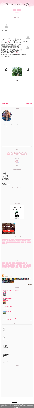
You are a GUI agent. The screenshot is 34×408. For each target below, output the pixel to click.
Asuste (5, 60)
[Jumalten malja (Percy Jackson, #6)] (6, 282)
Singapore (28, 240)
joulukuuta (4, 339)
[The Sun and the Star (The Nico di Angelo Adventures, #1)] (11, 282)
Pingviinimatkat (5, 316)
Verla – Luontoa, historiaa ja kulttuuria (7, 306)
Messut (14, 60)
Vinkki (19, 267)
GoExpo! (4, 357)
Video (16, 267)
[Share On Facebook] (28, 59)
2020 (3, 329)
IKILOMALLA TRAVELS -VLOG (7, 319)
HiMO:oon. (9, 41)
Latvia (3, 240)
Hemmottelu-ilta (5, 264)
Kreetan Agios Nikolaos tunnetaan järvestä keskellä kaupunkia (11, 290)
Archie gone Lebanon (6, 308)
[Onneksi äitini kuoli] (11, 280)
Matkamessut (16, 240)
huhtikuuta (5, 348)
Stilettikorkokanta (5, 310)
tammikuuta (5, 361)
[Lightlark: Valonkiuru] (9, 280)
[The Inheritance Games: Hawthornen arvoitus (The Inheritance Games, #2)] (8, 280)
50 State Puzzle (5, 289)
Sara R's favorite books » (29, 284)
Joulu (9, 264)
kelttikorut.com (18, 52)
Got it (19, 407)
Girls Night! (5, 355)
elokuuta (4, 344)
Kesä (20, 264)
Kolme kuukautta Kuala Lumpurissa (7, 298)
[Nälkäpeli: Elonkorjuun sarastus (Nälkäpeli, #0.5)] (28, 280)
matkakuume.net (5, 300)
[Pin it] (32, 59)
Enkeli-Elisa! (5, 356)
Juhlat (12, 264)
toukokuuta (5, 347)
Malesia (12, 240)
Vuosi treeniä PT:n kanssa (9, 311)
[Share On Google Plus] (30, 59)
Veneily (3, 243)
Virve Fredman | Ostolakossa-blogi (8, 297)
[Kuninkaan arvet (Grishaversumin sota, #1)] (4, 282)
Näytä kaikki (31, 320)
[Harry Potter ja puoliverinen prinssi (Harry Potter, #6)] (18, 280)
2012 (3, 338)
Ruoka (11, 267)
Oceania (20, 240)
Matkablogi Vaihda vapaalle (7, 305)
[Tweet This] (27, 59)
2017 (3, 332)
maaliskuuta (5, 349)
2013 (3, 337)
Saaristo (24, 240)
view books (11, 277)
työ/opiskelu (27, 267)
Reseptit (7, 267)
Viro (6, 243)
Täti (13, 267)
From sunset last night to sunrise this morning (9, 318)
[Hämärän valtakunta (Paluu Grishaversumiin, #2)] (8, 282)
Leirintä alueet (7, 240)
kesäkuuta (4, 346)
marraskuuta (5, 340)
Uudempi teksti (5, 103)
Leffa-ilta (29, 264)
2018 (3, 331)
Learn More (16, 407)
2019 (3, 330)
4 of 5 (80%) (11, 276)
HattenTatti (9, 60)
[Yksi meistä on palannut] (30, 280)
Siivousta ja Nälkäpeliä (6, 354)
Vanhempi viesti (28, 103)
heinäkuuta (5, 345)
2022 (3, 327)
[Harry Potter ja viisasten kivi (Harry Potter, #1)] (27, 280)
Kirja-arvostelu (24, 264)
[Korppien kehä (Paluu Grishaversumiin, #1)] (9, 282)
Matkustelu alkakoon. (6, 353)
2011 (3, 362)
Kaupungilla (16, 264)
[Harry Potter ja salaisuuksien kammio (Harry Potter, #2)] (25, 280)
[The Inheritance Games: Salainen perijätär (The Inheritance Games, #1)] (2, 280)
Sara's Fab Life (17, 4)
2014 (3, 336)
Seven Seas (4, 292)
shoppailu (22, 267)
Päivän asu (3, 267)
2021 (3, 328)
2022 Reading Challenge (7, 273)
